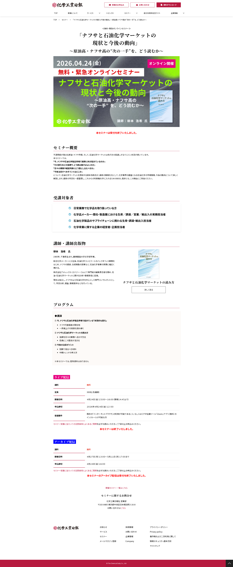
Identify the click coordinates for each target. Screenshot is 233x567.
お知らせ (103, 527)
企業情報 (174, 13)
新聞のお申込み (118, 5)
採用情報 (129, 527)
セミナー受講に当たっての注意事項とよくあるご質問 (75, 423)
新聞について (73, 13)
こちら (123, 507)
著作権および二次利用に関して (163, 536)
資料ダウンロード (170, 5)
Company (129, 541)
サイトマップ (155, 545)
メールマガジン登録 (108, 541)
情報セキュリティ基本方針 (161, 541)
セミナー (127, 13)
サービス (90, 13)
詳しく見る (148, 289)
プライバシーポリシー (159, 527)
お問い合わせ (144, 5)
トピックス (110, 13)
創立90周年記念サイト (152, 13)
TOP (56, 13)
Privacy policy (156, 531)
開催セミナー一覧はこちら (117, 487)
